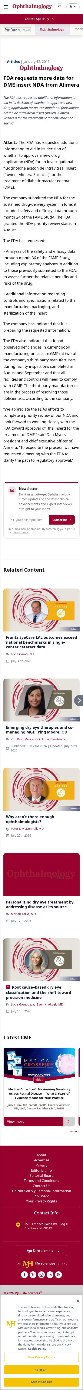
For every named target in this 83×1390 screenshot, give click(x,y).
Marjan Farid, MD (23, 914)
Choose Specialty (37, 19)
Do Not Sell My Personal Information (41, 1191)
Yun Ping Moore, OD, (25, 739)
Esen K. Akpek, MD (50, 1004)
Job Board (41, 1196)
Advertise (41, 1160)
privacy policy (21, 532)
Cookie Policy (37, 1349)
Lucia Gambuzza (22, 654)
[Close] (78, 1301)
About (41, 1155)
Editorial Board (42, 1175)
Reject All (41, 1370)
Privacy (41, 1165)
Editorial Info (41, 1170)
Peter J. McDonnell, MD (27, 829)
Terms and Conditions (41, 1180)
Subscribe (60, 520)
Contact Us (41, 1185)
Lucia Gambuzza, (23, 1004)
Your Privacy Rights (41, 1201)
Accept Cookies (41, 1382)
